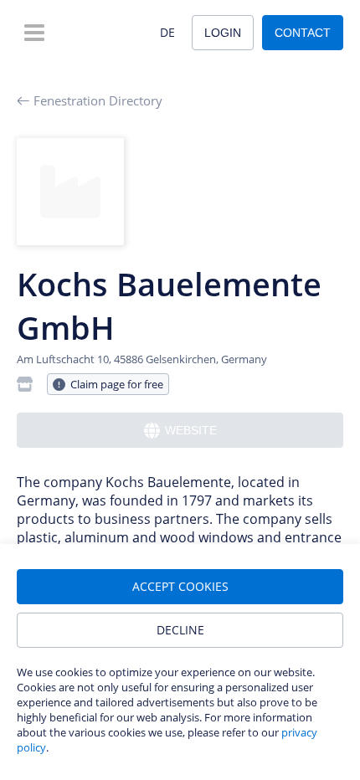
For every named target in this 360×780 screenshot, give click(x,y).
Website (191, 430)
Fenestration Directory (97, 100)
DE (167, 32)
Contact (303, 32)
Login (222, 32)
